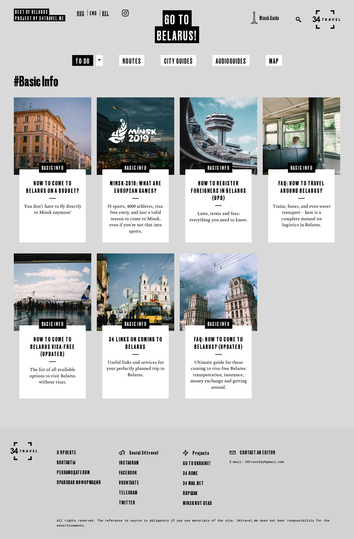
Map (274, 60)
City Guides (178, 60)
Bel (105, 12)
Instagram (129, 462)
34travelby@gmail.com (264, 462)
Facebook (128, 472)
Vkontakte (129, 482)
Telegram (128, 492)
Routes (132, 60)
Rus (80, 12)
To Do (83, 60)
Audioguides (231, 60)
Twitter (127, 502)
